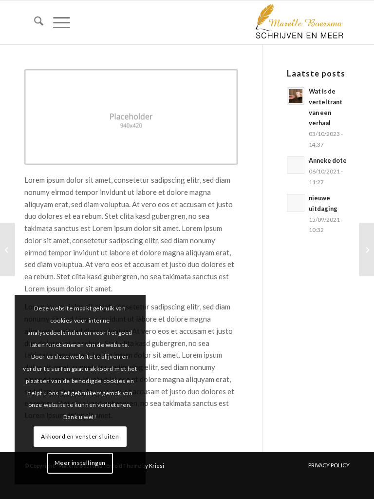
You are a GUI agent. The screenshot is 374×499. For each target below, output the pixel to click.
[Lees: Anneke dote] (295, 165)
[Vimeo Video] (7, 249)
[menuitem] (33, 22)
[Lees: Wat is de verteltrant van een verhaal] (295, 96)
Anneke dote (328, 160)
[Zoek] (33, 22)
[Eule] (366, 249)
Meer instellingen (80, 462)
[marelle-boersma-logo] (298, 22)
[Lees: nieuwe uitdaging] (295, 202)
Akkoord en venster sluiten (80, 436)
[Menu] (56, 22)
